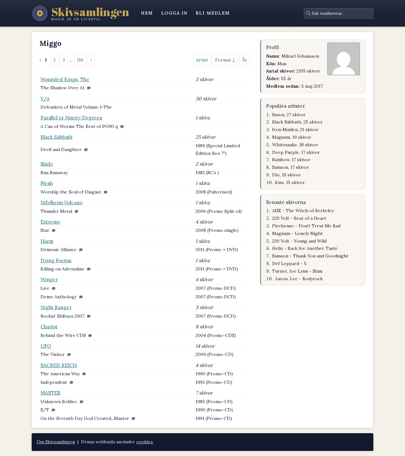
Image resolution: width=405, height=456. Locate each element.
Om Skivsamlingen (56, 442)
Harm (46, 241)
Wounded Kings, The (64, 79)
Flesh (46, 183)
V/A (45, 99)
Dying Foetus (56, 260)
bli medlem (213, 13)
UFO (45, 346)
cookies (144, 442)
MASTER (50, 393)
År (244, 60)
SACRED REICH (58, 365)
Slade (46, 164)
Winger (49, 279)
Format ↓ (225, 60)
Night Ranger (56, 307)
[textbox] (338, 13)
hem (147, 13)
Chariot (49, 327)
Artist (202, 60)
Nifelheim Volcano (61, 203)
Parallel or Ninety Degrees (71, 118)
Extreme (50, 222)
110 (80, 60)
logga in (174, 13)
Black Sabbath (56, 137)
